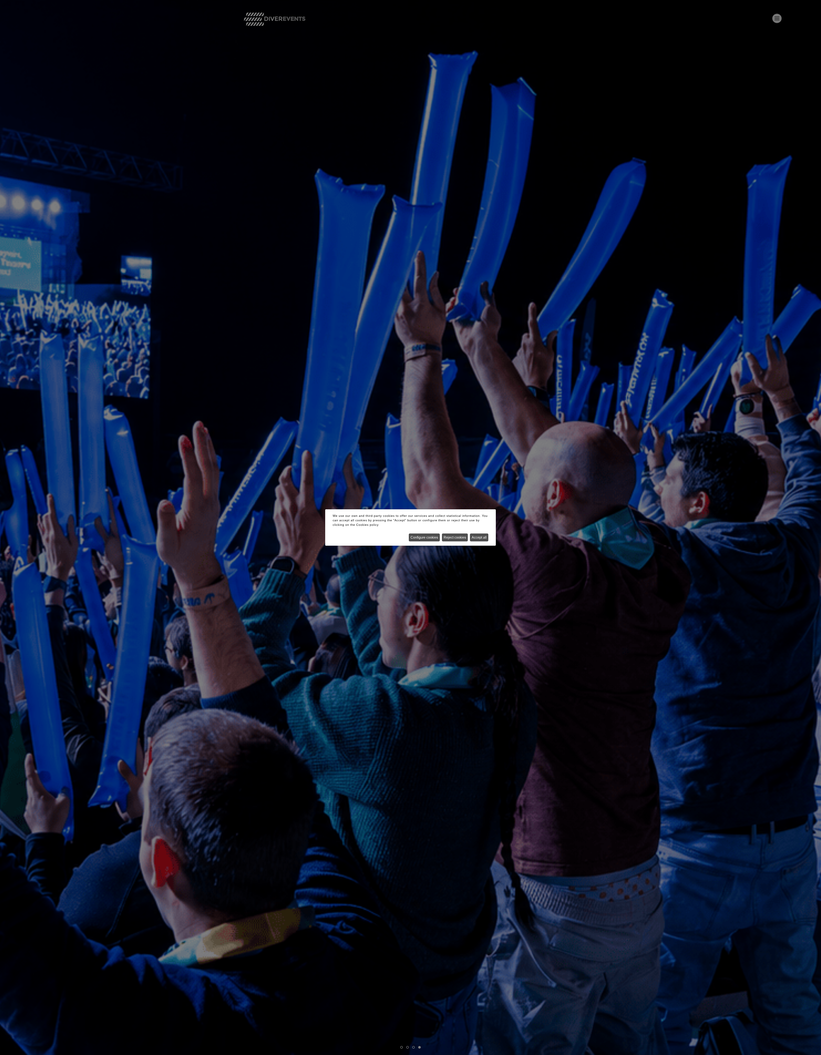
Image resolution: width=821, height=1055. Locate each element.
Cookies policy (367, 524)
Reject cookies (455, 537)
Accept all (479, 537)
